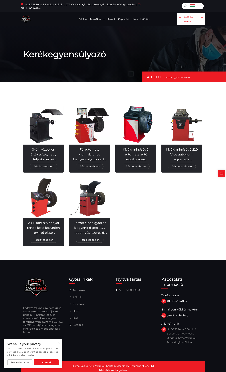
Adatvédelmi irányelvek (113, 370)
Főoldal (83, 19)
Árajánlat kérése (188, 19)
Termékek (96, 19)
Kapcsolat (123, 19)
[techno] (36, 286)
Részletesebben (44, 166)
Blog (75, 317)
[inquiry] (221, 173)
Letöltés (144, 19)
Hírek (135, 19)
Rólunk (111, 19)
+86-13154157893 (177, 301)
